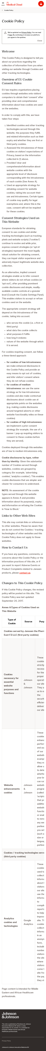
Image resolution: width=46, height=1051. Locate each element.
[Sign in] (41, 4)
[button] (3, 4)
